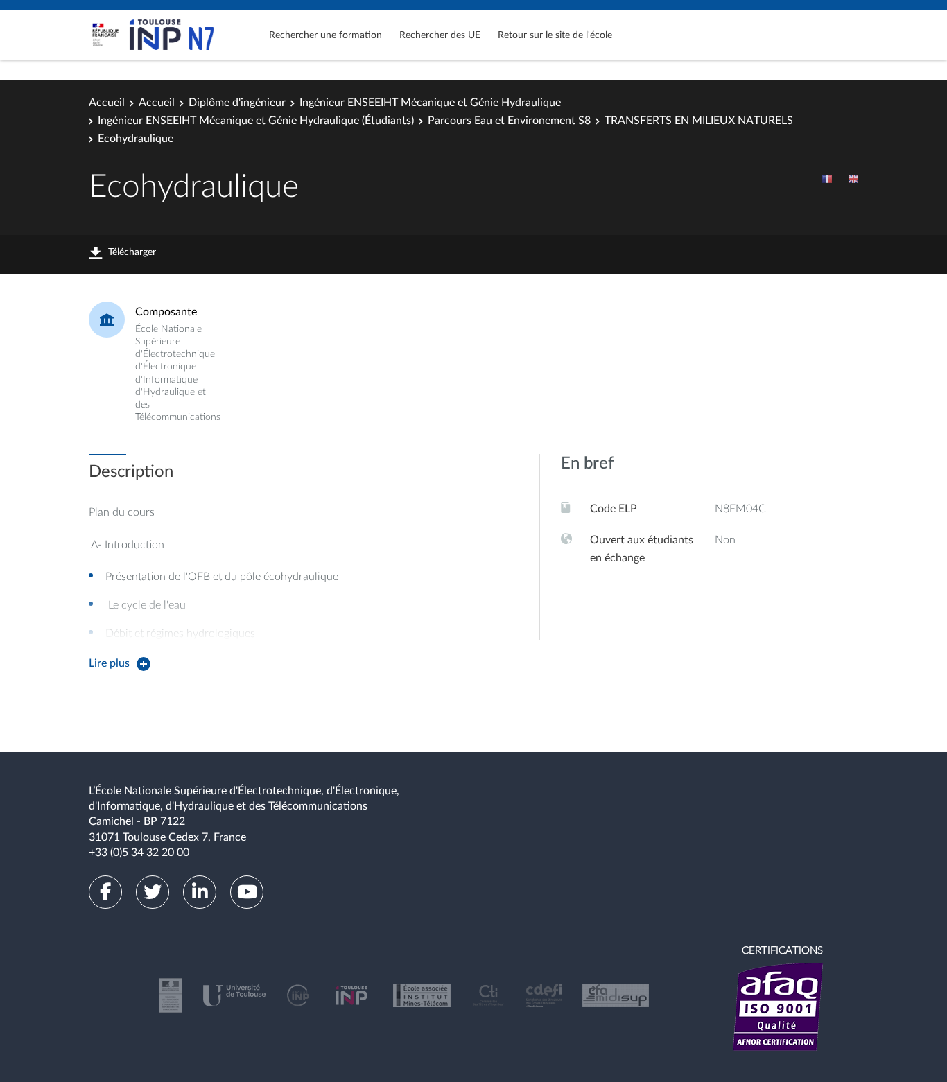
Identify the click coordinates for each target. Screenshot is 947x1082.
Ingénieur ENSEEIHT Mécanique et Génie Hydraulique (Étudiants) (256, 120)
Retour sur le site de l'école (555, 35)
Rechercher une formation (325, 35)
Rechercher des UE (439, 35)
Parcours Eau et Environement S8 (509, 120)
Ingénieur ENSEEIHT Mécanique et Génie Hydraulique (430, 102)
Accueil (107, 102)
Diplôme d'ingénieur (237, 102)
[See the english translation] (853, 178)
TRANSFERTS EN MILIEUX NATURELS (699, 120)
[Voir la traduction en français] (827, 178)
